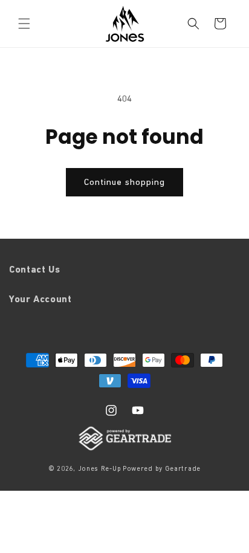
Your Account (40, 299)
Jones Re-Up (99, 468)
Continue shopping (124, 181)
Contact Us (34, 269)
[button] (24, 23)
